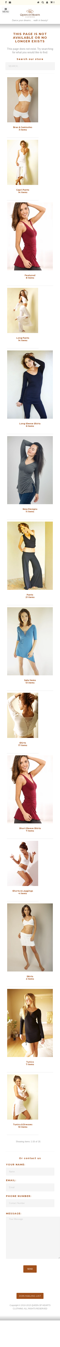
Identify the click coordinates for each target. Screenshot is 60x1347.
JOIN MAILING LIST (30, 1296)
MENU (5, 11)
